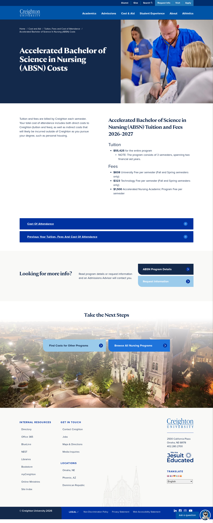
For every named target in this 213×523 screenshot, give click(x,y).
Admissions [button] (108, 13)
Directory (26, 429)
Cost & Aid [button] (128, 13)
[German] (174, 477)
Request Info (163, 3)
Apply (188, 3)
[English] (168, 477)
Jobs (65, 437)
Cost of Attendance (40, 224)
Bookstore (27, 467)
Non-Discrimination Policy (96, 511)
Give (135, 3)
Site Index (26, 489)
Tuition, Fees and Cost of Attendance (62, 28)
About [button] (173, 13)
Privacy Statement (120, 511)
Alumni (124, 3)
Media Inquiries (71, 452)
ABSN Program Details (157, 269)
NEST (24, 452)
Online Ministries (30, 482)
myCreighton (28, 474)
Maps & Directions (72, 444)
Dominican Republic (74, 485)
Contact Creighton (73, 429)
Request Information (156, 281)
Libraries (26, 459)
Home (22, 28)
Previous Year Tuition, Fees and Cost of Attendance (62, 237)
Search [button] (146, 3)
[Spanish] (181, 477)
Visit (177, 3)
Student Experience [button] (152, 13)
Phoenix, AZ (69, 477)
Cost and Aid (35, 28)
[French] (171, 477)
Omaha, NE (69, 470)
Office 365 (27, 437)
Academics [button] (89, 13)
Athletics (188, 13)
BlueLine (26, 444)
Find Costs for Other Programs (68, 346)
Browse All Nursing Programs (133, 346)
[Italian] (177, 477)
